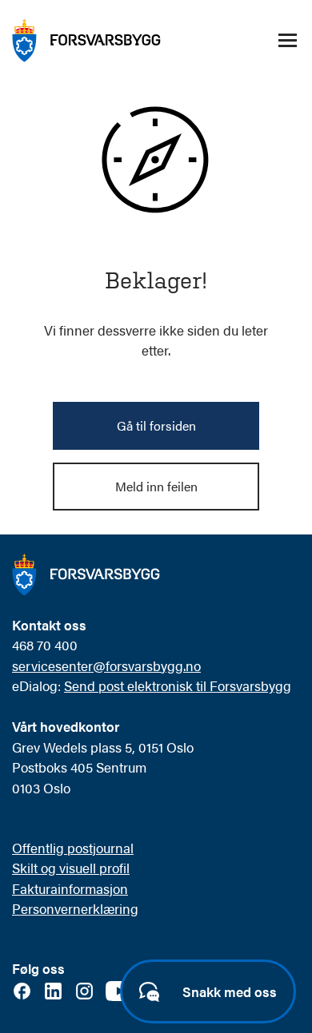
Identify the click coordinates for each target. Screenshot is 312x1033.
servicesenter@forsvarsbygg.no (106, 665)
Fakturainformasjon (70, 888)
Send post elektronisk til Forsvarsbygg (177, 685)
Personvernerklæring (75, 908)
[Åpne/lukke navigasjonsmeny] (287, 41)
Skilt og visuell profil (71, 867)
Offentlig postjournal (73, 847)
